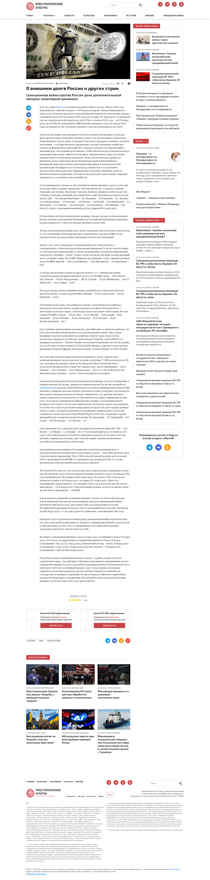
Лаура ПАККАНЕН (114, 688)
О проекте (70, 796)
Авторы (81, 796)
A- (122, 83)
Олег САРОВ (40, 733)
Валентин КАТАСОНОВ (44, 83)
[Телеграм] (28, 108)
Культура (68, 782)
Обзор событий (152, 49)
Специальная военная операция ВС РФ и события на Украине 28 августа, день (157, 294)
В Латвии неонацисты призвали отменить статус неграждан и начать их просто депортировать (157, 96)
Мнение (149, 15)
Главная (30, 782)
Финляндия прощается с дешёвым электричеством (114, 694)
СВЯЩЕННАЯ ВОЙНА (173, 15)
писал (59, 107)
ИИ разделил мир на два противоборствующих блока (78, 739)
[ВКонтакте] (28, 114)
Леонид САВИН (77, 688)
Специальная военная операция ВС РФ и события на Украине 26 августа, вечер (158, 415)
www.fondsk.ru (174, 869)
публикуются (47, 387)
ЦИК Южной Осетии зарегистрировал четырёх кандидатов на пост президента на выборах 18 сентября (157, 325)
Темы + (30, 15)
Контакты (91, 796)
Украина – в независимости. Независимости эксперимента (146, 158)
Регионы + (49, 15)
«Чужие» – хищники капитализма (155, 197)
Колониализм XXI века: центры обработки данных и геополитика (77, 694)
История (131, 15)
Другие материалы (38, 657)
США (41, 640)
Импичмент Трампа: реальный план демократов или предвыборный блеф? (156, 233)
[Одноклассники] (28, 121)
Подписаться (56, 625)
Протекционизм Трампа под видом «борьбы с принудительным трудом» (42, 696)
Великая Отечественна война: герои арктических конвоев (166, 39)
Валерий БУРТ (151, 33)
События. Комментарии (147, 220)
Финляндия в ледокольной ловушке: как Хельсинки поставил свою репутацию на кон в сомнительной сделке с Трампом (113, 744)
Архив (100, 796)
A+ (118, 83)
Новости (69, 15)
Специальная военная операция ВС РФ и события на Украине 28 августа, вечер (157, 263)
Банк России (53, 640)
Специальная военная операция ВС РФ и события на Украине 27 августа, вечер (158, 383)
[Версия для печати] (129, 83)
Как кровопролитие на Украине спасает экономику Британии (41, 739)
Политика (89, 15)
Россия (31, 640)
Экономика (110, 15)
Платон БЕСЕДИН (152, 148)
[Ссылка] (28, 128)
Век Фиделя (143, 191)
